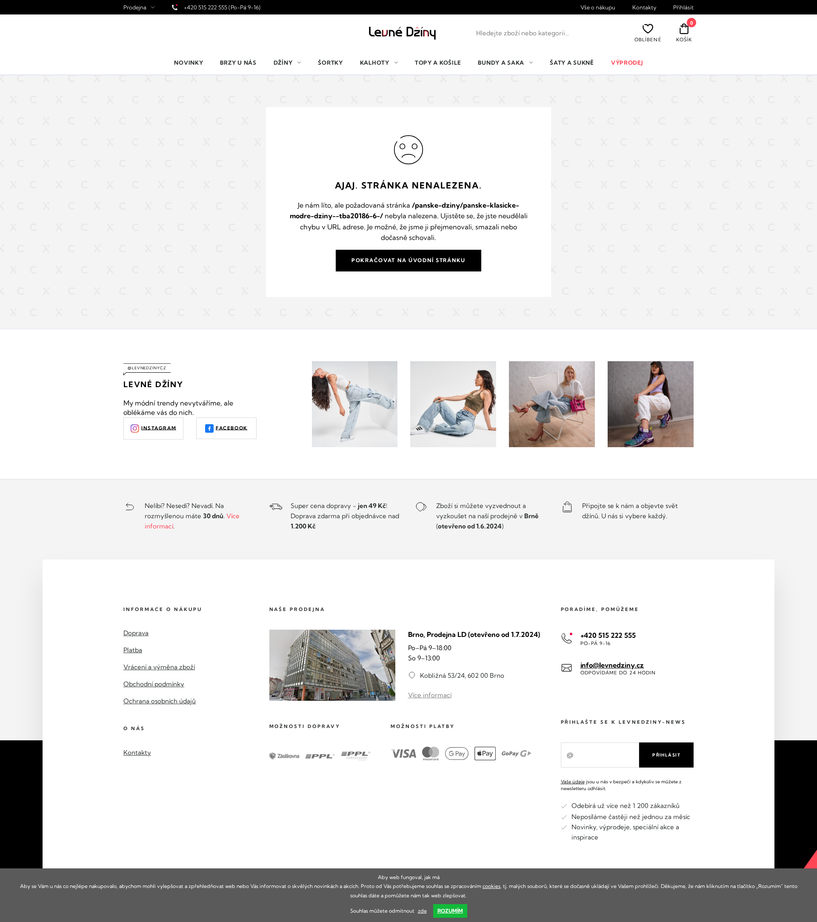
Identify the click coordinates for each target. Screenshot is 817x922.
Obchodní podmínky (153, 684)
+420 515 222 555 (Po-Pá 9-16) (222, 7)
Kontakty (644, 7)
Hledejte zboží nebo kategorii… (522, 33)
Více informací (429, 695)
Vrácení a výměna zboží (159, 667)
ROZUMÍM (450, 911)
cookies (491, 886)
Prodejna (134, 7)
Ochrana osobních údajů (159, 701)
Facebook (232, 428)
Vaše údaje (573, 782)
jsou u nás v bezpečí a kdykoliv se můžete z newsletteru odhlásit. (621, 785)
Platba (132, 650)
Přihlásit (683, 7)
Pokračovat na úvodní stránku (408, 260)
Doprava (136, 633)
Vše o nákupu (597, 7)
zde (422, 911)
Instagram (158, 428)
